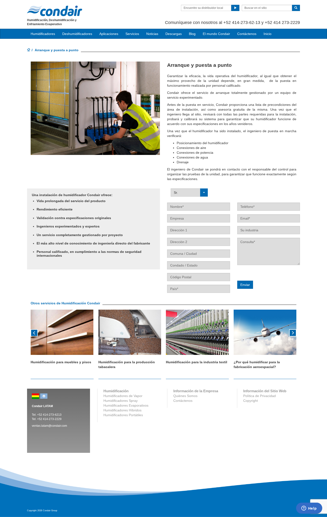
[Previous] (34, 332)
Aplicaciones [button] (108, 34)
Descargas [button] (173, 34)
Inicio (267, 34)
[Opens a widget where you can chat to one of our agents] (309, 509)
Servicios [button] (132, 34)
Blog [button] (192, 34)
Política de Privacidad (259, 396)
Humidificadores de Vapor (122, 396)
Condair (54, 10)
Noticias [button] (152, 34)
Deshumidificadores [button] (77, 34)
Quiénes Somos (185, 396)
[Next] (292, 332)
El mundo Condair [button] (216, 34)
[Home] (28, 50)
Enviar (245, 285)
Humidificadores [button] (43, 34)
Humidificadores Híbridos (122, 410)
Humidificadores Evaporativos (125, 405)
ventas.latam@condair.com (49, 425)
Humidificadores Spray (120, 401)
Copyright (250, 401)
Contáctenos (246, 34)
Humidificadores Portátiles (123, 415)
